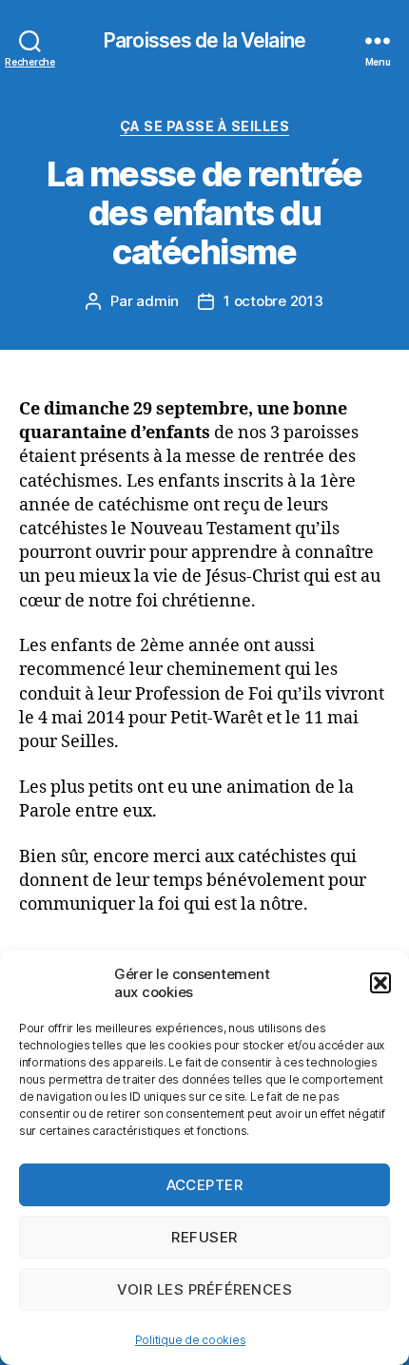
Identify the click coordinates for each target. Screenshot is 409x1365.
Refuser (204, 1237)
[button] (380, 982)
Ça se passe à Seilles (205, 126)
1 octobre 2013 (273, 301)
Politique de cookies (190, 1340)
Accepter (204, 1185)
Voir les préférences (205, 1289)
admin (157, 301)
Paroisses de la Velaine (204, 40)
